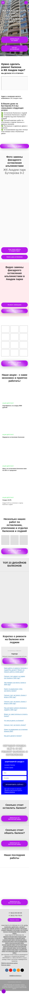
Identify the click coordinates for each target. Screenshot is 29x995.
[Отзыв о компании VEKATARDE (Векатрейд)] (5, 329)
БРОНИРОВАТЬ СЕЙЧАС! (14, 784)
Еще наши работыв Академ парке (14, 250)
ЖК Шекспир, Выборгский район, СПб (13, 883)
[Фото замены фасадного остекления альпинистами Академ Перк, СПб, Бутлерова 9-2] (5, 185)
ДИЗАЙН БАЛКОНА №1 (8, 586)
